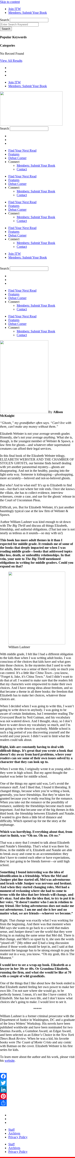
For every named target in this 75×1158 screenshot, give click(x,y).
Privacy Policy (18, 1137)
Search (4, 20)
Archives (14, 1133)
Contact (22, 169)
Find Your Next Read (22, 150)
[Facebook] (37, 1076)
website (10, 1060)
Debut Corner (17, 158)
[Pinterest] (37, 1096)
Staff (11, 1129)
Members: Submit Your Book (36, 165)
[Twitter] (37, 1083)
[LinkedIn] (37, 1089)
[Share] (37, 1103)
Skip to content (10, 2)
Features (13, 154)
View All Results (11, 60)
